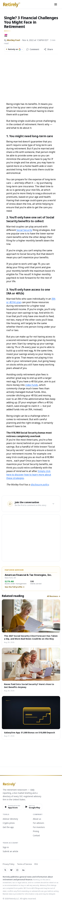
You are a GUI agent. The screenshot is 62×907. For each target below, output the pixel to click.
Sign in (6, 847)
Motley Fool (13, 40)
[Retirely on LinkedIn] (23, 870)
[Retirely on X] (5, 870)
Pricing (36, 831)
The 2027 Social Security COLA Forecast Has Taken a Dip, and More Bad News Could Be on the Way (31, 637)
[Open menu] (55, 4)
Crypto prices (9, 823)
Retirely (11, 4)
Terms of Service (24, 864)
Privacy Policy (8, 864)
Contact (36, 835)
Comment (34, 49)
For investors (39, 827)
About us (37, 819)
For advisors (38, 823)
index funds (31, 385)
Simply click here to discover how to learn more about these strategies (28, 475)
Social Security (24, 230)
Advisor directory (10, 819)
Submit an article (10, 851)
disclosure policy (40, 484)
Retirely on (14, 49)
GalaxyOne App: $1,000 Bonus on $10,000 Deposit (29, 732)
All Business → (53, 596)
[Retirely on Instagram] (17, 870)
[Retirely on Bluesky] (11, 870)
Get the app (8, 827)
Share (50, 49)
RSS (36, 864)
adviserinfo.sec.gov (39, 891)
